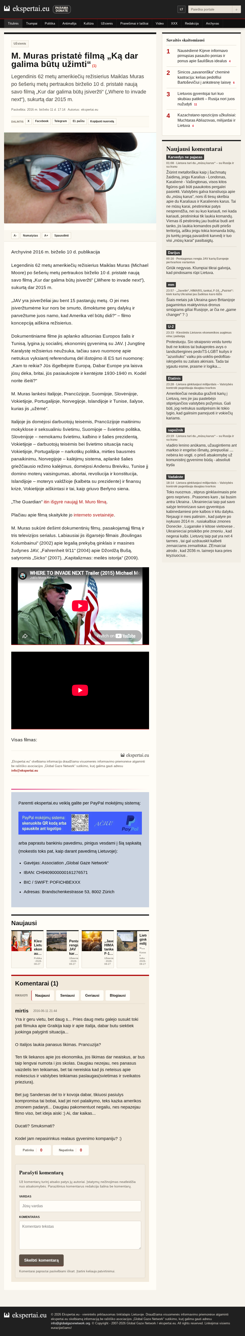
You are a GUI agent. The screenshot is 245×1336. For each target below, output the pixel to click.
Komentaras (29, 1217)
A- (15, 235)
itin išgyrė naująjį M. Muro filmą (75, 501)
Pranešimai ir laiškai (134, 23)
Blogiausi (118, 995)
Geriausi (92, 995)
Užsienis (107, 23)
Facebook (42, 121)
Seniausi (67, 995)
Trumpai (31, 23)
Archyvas (212, 23)
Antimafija (69, 23)
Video (160, 23)
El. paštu (78, 121)
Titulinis (13, 23)
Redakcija (192, 23)
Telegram (60, 121)
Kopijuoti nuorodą (102, 121)
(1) (94, 65)
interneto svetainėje (94, 514)
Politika (50, 23)
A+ (46, 235)
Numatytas (30, 235)
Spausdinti (61, 235)
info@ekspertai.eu (24, 770)
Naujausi (42, 995)
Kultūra (89, 23)
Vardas (25, 1196)
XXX (174, 23)
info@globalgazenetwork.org (70, 1323)
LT (181, 9)
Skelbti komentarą (41, 1260)
